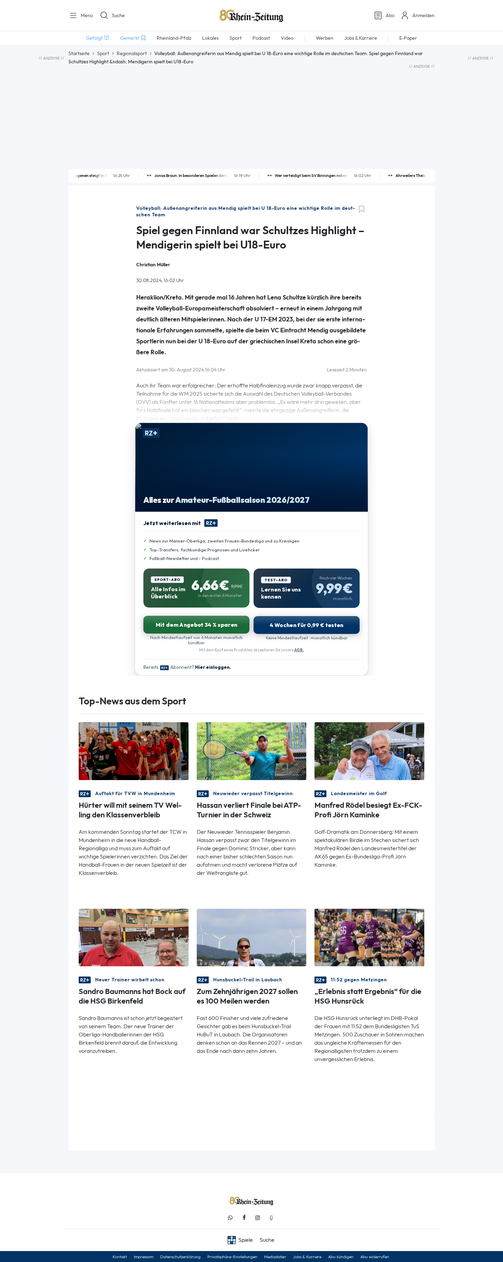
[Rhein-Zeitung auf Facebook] (244, 1217)
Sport (103, 53)
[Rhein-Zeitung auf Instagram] (257, 1217)
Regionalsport (132, 53)
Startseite (79, 53)
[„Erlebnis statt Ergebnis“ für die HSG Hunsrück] (369, 936)
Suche (118, 15)
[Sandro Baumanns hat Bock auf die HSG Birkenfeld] (134, 936)
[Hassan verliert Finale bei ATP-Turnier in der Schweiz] (252, 750)
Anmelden (423, 15)
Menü (86, 15)
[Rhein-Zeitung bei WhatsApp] (230, 1217)
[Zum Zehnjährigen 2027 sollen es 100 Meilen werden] (252, 936)
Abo (390, 15)
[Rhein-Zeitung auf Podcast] (271, 1217)
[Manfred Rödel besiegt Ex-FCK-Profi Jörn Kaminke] (369, 750)
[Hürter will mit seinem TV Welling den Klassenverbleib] (134, 750)
